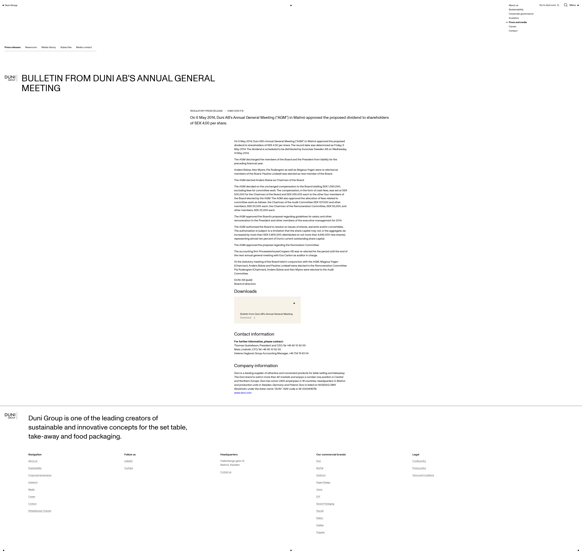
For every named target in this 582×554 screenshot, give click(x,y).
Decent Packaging (325, 503)
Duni (318, 460)
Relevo (319, 517)
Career (512, 26)
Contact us (225, 471)
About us (513, 5)
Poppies (320, 532)
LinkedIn (128, 460)
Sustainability (516, 9)
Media (31, 489)
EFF (318, 496)
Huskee (320, 525)
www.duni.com (243, 392)
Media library (49, 47)
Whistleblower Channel (39, 510)
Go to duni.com (547, 5)
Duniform (321, 475)
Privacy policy (419, 468)
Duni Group (11, 5)
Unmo (319, 489)
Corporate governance (521, 13)
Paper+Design (323, 482)
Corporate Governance (39, 475)
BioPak (319, 468)
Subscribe (66, 47)
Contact (513, 30)
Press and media (518, 22)
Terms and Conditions (423, 475)
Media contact (84, 47)
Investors (514, 18)
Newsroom (31, 47)
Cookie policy (419, 460)
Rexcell (319, 510)
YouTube (128, 468)
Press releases (13, 47)
